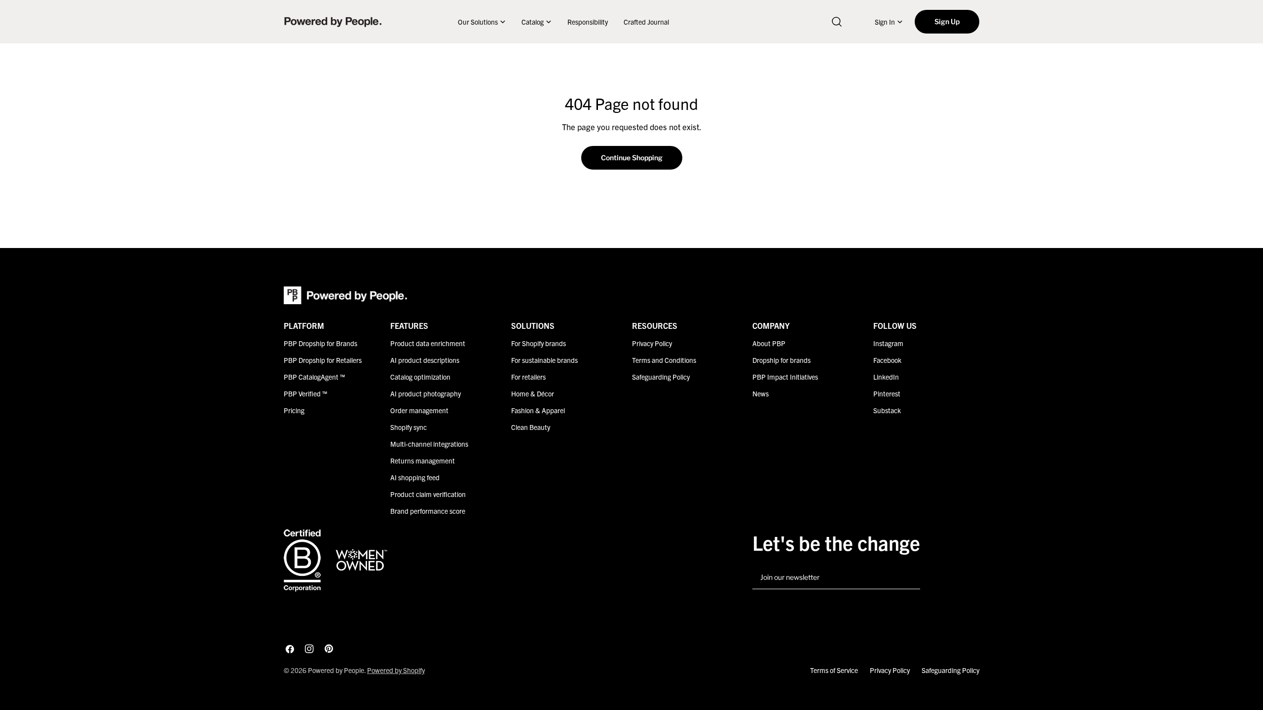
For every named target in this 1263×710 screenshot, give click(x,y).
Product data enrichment (427, 343)
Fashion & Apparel (538, 410)
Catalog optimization (420, 376)
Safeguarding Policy (661, 376)
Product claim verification (428, 494)
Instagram (888, 343)
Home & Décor (532, 393)
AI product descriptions (424, 359)
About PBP (768, 343)
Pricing (294, 410)
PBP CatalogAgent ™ (314, 376)
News (760, 393)
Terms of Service (834, 670)
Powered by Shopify (396, 670)
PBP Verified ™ (305, 393)
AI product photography (425, 393)
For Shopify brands (538, 343)
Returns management (422, 460)
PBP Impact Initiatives (785, 376)
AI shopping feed (415, 477)
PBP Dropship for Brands (320, 343)
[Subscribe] (908, 578)
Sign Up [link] (947, 21)
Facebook (887, 359)
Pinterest (886, 393)
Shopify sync (408, 427)
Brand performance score (427, 510)
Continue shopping (632, 157)
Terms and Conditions (664, 359)
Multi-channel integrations (429, 443)
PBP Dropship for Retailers (323, 359)
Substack (887, 410)
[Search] (837, 22)
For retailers (528, 376)
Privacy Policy (652, 343)
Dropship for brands (781, 359)
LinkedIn (886, 376)
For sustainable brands (544, 359)
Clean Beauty (530, 427)
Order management (419, 410)
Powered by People (336, 670)
